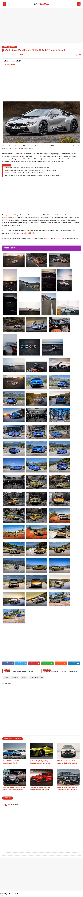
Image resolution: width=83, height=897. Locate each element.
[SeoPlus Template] (1, 894)
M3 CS (48, 238)
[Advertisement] (41, 27)
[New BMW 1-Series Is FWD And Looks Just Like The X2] (14, 751)
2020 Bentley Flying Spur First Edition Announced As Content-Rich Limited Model (30, 170)
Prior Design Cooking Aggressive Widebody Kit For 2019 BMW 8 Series (40, 789)
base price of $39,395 (27, 233)
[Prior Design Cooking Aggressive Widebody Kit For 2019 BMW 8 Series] (41, 777)
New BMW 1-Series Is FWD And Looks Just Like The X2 (12, 762)
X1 (33, 154)
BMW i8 (13, 46)
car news (21, 894)
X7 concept (62, 238)
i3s (35, 238)
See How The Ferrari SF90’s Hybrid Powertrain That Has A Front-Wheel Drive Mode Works (33, 175)
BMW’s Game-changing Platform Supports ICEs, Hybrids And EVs (67, 762)
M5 (54, 238)
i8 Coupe (19, 149)
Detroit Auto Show (37, 677)
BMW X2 (24, 677)
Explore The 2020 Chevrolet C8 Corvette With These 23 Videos (24, 173)
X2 (12, 149)
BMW (5, 46)
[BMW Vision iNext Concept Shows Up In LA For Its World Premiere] (14, 777)
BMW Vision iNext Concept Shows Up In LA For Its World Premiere (14, 789)
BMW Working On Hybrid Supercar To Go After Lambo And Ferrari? (41, 762)
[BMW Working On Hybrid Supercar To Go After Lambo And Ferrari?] (41, 751)
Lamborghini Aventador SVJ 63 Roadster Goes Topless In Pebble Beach (27, 168)
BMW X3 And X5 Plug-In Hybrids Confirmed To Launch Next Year (67, 789)
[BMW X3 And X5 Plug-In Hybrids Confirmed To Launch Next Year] (68, 777)
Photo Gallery (11, 64)
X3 (45, 238)
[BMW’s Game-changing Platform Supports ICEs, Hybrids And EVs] (68, 751)
